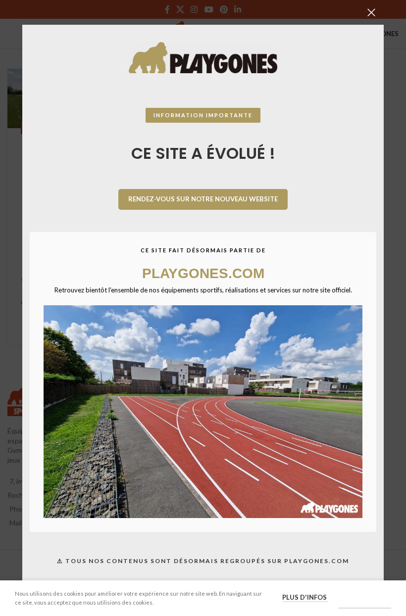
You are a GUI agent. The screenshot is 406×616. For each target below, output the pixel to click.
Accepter (364, 598)
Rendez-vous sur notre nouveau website (203, 199)
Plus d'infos (305, 597)
